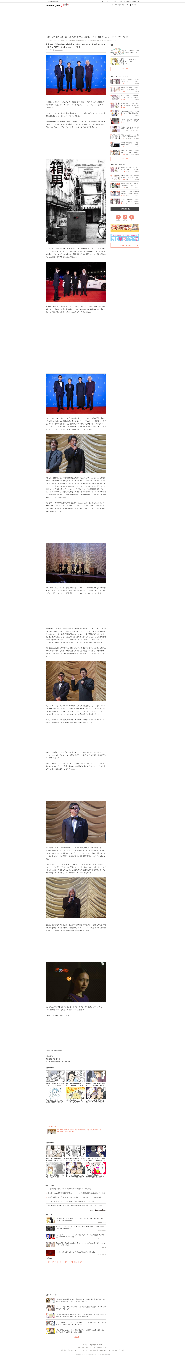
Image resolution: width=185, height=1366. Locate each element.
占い (125, 1)
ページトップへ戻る (125, 245)
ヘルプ (105, 1347)
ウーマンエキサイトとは (84, 1347)
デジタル (125, 37)
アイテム (80, 37)
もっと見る (75, 1337)
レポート (61, 1262)
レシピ (111, 1)
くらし (106, 1)
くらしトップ (51, 37)
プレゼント (129, 1)
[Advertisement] (92, 21)
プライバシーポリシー (81, 1350)
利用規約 (70, 1350)
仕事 (57, 37)
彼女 (75, 1262)
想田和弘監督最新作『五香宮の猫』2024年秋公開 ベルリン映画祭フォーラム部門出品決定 (75, 1197)
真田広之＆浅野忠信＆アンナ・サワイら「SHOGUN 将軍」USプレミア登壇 (71, 1201)
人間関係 (87, 37)
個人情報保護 (94, 1350)
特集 (112, 45)
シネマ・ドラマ (116, 37)
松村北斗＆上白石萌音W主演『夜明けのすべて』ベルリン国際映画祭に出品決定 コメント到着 (76, 1193)
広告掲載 (121, 1350)
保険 (66, 37)
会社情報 (63, 1350)
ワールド (69, 1262)
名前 (80, 1262)
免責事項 (114, 1350)
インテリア (72, 37)
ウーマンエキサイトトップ (120, 5)
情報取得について (104, 1350)
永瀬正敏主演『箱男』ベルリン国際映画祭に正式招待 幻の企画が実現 (69, 1189)
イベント (93, 37)
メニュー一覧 (136, 1)
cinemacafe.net (59, 50)
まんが (121, 1)
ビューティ (116, 1)
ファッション (106, 37)
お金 (61, 37)
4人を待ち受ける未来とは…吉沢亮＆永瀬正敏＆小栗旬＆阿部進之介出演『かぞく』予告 (75, 1205)
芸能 (99, 37)
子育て (102, 1)
